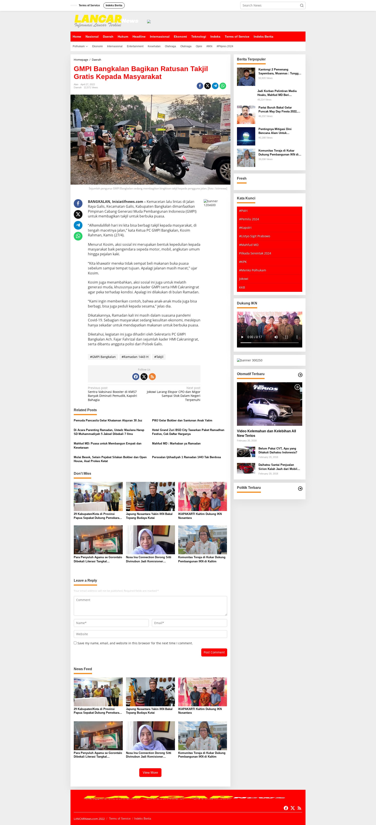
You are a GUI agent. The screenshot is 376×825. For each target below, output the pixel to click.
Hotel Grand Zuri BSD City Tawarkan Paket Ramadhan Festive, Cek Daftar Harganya (188, 432)
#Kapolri (245, 227)
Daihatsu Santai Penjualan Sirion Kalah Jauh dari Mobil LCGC (277, 467)
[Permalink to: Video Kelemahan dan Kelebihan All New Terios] (269, 404)
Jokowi (243, 279)
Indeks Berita (142, 818)
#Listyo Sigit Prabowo (254, 236)
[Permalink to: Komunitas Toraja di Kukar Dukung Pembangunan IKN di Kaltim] (202, 539)
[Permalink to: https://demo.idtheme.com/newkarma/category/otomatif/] (300, 374)
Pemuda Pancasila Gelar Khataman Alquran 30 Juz (108, 420)
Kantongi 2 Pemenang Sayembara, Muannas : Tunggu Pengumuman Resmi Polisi (279, 71)
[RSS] (152, 376)
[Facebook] (135, 376)
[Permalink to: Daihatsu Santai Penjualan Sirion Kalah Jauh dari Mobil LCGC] (246, 468)
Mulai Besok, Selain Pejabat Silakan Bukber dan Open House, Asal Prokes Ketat (110, 459)
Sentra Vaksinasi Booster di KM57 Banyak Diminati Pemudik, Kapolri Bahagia (112, 394)
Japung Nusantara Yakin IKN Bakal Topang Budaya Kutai (149, 515)
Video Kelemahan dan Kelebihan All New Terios (266, 433)
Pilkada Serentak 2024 (255, 253)
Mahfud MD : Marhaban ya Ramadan (176, 443)
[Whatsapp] (223, 86)
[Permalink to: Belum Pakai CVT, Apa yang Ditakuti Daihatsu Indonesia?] (246, 451)
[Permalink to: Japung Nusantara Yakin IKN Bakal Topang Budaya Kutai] (150, 496)
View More (150, 772)
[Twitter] (144, 376)
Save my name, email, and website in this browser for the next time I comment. (135, 643)
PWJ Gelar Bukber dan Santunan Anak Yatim (182, 420)
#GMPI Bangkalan (103, 357)
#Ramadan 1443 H (135, 357)
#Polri (243, 211)
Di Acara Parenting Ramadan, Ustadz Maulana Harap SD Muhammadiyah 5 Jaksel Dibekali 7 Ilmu (109, 432)
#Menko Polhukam (252, 270)
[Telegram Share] (215, 86)
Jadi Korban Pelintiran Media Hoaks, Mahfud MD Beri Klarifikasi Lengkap (277, 93)
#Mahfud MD (248, 245)
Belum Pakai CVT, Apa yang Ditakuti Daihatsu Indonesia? (277, 450)
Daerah (78, 87)
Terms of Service (120, 818)
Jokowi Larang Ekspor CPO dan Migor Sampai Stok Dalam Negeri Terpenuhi (173, 394)
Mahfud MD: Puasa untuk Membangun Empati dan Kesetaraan (107, 445)
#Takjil (158, 357)
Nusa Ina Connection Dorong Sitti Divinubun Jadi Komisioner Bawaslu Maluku (148, 559)
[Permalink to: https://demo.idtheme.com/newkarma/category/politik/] (300, 488)
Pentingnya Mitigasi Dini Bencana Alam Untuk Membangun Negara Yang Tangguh (275, 131)
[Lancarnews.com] (107, 21)
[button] (302, 5)
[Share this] (200, 86)
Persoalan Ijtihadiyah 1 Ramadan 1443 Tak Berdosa (186, 457)
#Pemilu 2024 (249, 219)
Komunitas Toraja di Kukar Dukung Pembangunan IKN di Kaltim (201, 559)
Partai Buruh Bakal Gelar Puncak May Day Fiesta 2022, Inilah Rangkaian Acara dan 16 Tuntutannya (278, 110)
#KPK (243, 262)
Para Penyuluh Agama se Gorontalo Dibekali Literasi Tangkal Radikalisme (98, 559)
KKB (242, 287)
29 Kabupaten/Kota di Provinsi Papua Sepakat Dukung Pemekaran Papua (97, 516)
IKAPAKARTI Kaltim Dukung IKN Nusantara (200, 515)
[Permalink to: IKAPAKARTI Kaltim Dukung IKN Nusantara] (202, 496)
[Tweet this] (207, 86)
